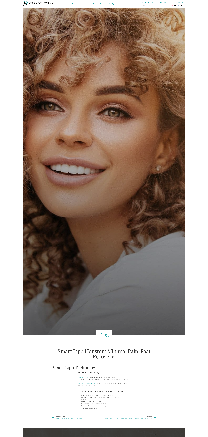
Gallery (72, 4)
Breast (83, 4)
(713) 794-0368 (178, 3)
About (123, 4)
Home (62, 4)
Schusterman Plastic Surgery (87, 383)
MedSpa (112, 4)
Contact (134, 4)
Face (102, 4)
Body (93, 4)
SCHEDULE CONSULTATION (155, 2)
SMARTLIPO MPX (83, 377)
